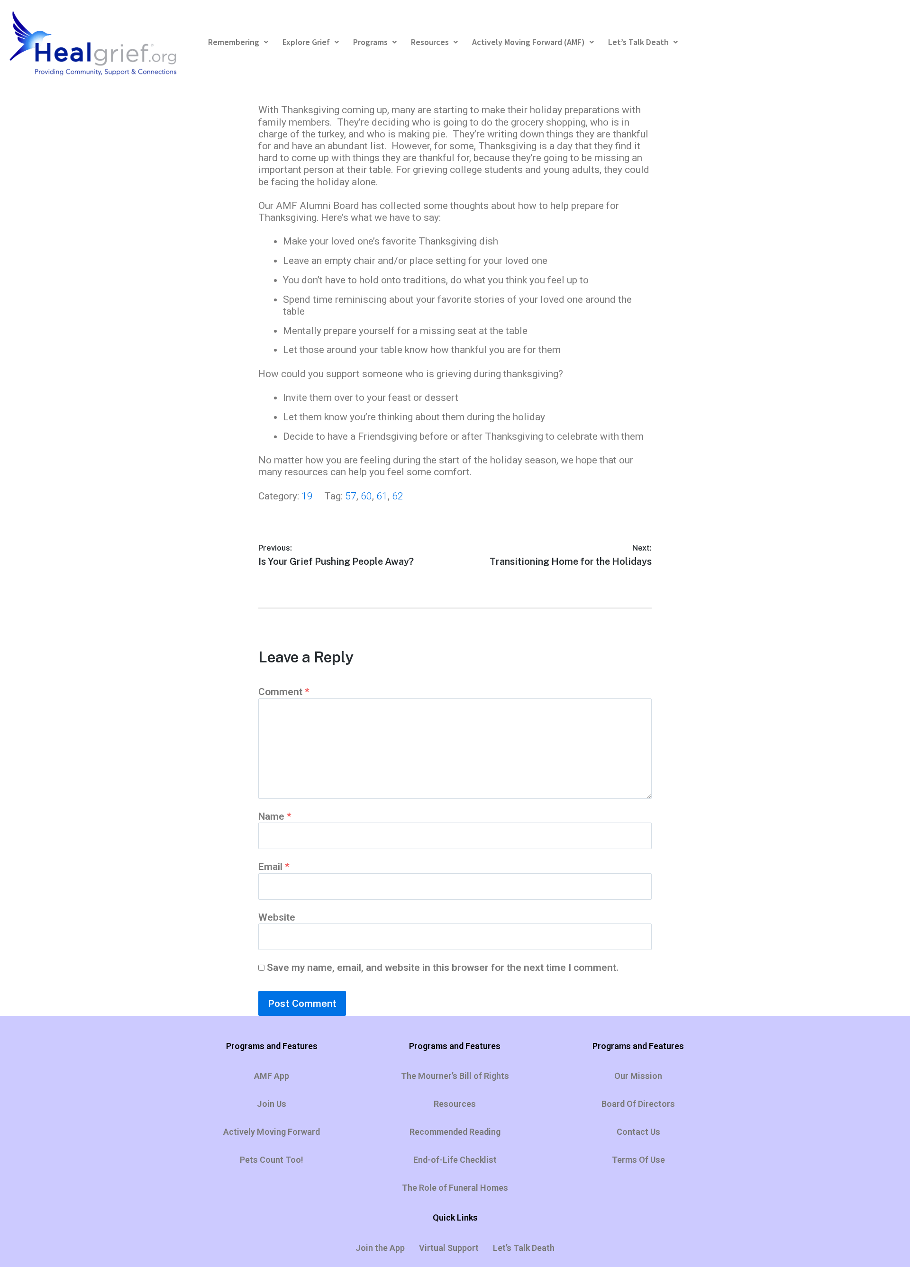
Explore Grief (306, 41)
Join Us (271, 1104)
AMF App (271, 1076)
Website (276, 917)
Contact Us (638, 1132)
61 (382, 496)
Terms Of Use (638, 1160)
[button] (238, 42)
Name (274, 816)
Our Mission (638, 1076)
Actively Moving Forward (271, 1132)
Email (274, 866)
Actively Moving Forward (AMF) (528, 41)
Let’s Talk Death (638, 41)
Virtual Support (449, 1248)
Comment (283, 691)
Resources (430, 41)
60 (366, 496)
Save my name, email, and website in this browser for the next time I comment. (443, 967)
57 (350, 496)
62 (397, 496)
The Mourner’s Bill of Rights (455, 1076)
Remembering (233, 41)
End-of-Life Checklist (455, 1160)
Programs (370, 41)
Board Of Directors (638, 1104)
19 (307, 496)
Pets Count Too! (271, 1160)
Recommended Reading (455, 1132)
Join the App (380, 1248)
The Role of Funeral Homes (455, 1188)
